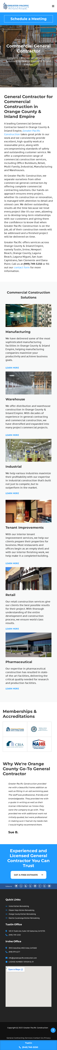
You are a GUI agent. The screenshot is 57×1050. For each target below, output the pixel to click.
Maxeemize (11, 1011)
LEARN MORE (12, 367)
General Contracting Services (19, 1038)
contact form (22, 267)
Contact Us (38, 1038)
